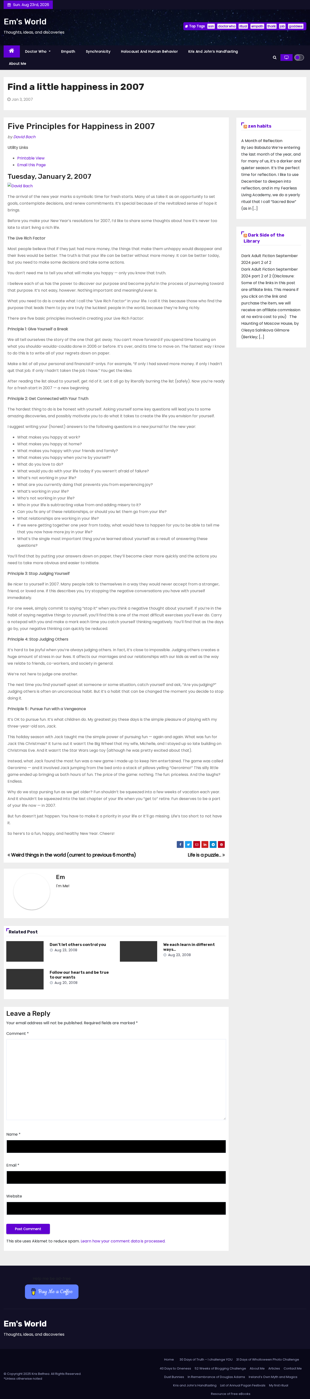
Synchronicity (98, 51)
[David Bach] (20, 186)
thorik (272, 26)
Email (12, 1165)
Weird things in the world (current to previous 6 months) (73, 855)
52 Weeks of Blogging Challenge (220, 1368)
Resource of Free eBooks (230, 1394)
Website (14, 1196)
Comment (17, 1033)
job (282, 26)
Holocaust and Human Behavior (149, 51)
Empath (68, 51)
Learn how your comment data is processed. (123, 1241)
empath (257, 26)
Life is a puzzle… (205, 855)
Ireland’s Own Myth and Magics (273, 1377)
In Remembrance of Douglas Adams (216, 1377)
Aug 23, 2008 (66, 950)
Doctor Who (36, 51)
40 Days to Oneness (175, 1368)
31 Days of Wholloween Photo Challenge (267, 1359)
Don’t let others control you (78, 944)
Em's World (25, 22)
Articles (274, 1368)
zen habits (259, 126)
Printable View (31, 158)
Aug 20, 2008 (66, 982)
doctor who (226, 26)
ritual (243, 26)
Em (60, 877)
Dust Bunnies (174, 1377)
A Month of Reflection (261, 141)
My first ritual (278, 1385)
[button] (275, 57)
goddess (295, 26)
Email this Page (31, 165)
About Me (17, 63)
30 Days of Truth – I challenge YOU (205, 1359)
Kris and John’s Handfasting (213, 51)
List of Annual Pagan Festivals (242, 1385)
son (211, 26)
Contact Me (293, 1368)
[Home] (12, 51)
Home (169, 1359)
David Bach (24, 137)
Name (13, 1134)
